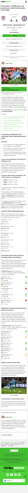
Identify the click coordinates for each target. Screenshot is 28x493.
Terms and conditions (20, 471)
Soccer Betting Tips (16, 442)
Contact (4, 471)
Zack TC (8, 63)
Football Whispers (5, 442)
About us (11, 471)
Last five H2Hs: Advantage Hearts (12, 120)
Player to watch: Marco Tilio (11, 130)
